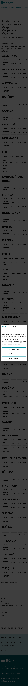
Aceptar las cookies (14, 349)
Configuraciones (13, 353)
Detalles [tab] (14, 326)
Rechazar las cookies (14, 358)
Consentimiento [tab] (5, 326)
